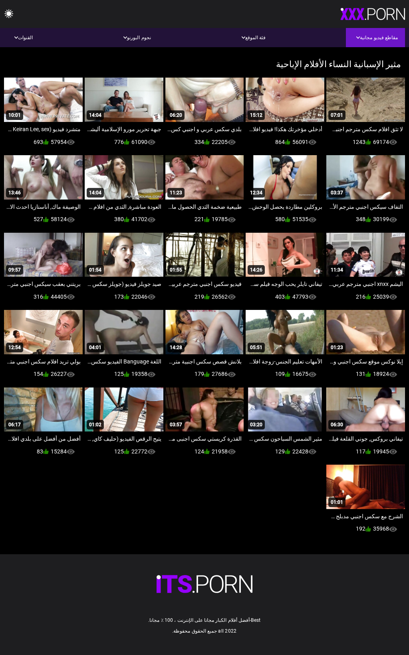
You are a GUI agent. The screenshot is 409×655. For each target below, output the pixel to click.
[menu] (9, 14)
